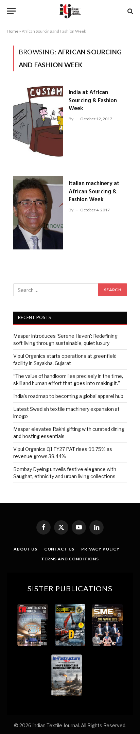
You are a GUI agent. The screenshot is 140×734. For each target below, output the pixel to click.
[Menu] (11, 11)
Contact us (59, 549)
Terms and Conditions (70, 558)
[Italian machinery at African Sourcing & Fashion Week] (38, 212)
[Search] (129, 11)
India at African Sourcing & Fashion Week (93, 100)
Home (12, 31)
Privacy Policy (100, 549)
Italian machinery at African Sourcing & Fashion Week (94, 191)
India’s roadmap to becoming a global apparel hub (68, 396)
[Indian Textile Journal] (70, 11)
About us (25, 549)
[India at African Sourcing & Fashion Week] (38, 121)
